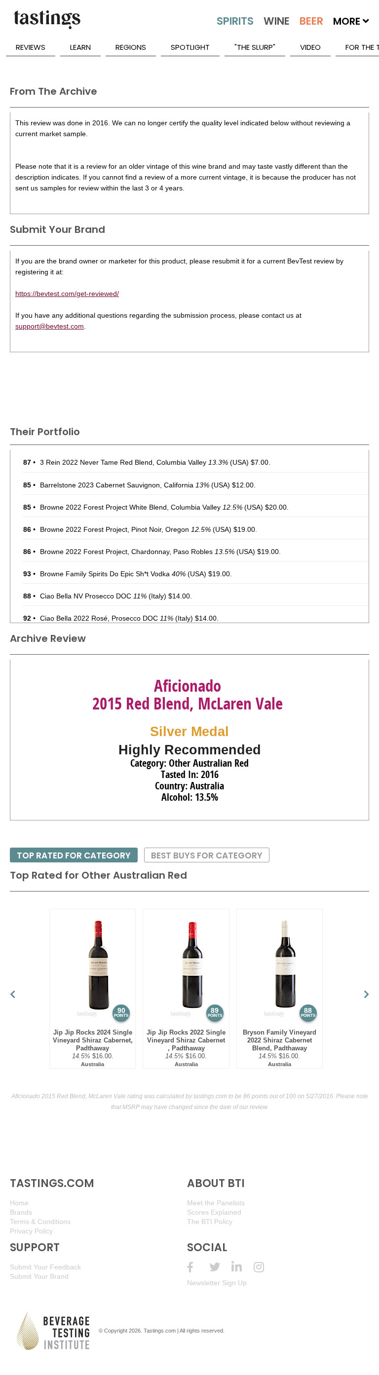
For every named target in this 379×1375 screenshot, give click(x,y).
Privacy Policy (31, 1231)
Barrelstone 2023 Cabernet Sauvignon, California (124, 485)
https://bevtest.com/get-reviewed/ (67, 293)
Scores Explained (214, 1212)
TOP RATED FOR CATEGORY (74, 855)
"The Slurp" (254, 47)
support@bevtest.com (49, 326)
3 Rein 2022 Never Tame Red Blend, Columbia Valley (134, 462)
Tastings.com (160, 1331)
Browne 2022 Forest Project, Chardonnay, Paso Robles (137, 552)
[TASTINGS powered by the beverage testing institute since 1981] (47, 24)
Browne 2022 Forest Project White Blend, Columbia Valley (141, 507)
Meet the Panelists (216, 1203)
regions (130, 47)
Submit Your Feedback (45, 1267)
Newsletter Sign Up (217, 1283)
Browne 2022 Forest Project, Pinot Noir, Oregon (125, 529)
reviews (30, 47)
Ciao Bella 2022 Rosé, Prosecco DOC (106, 618)
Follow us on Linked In (242, 1267)
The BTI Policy (209, 1222)
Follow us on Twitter (220, 1267)
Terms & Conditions (40, 1222)
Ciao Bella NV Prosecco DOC (93, 596)
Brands (21, 1212)
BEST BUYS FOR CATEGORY (207, 855)
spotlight (190, 47)
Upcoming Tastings (265, 1267)
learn (80, 47)
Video (310, 47)
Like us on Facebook (198, 1267)
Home (19, 1203)
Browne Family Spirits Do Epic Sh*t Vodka (113, 574)
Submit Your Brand (39, 1276)
